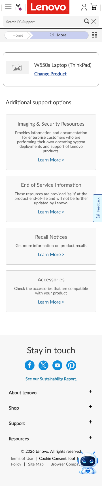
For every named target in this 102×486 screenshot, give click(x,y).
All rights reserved (65, 452)
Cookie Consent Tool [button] (57, 459)
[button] (7, 8)
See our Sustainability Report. (51, 379)
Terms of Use (21, 459)
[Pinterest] (71, 367)
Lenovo (42, 452)
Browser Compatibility (69, 464)
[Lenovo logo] (48, 7)
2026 (30, 452)
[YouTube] (57, 367)
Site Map (36, 464)
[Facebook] (30, 367)
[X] (43, 367)
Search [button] (86, 21)
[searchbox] (51, 21)
